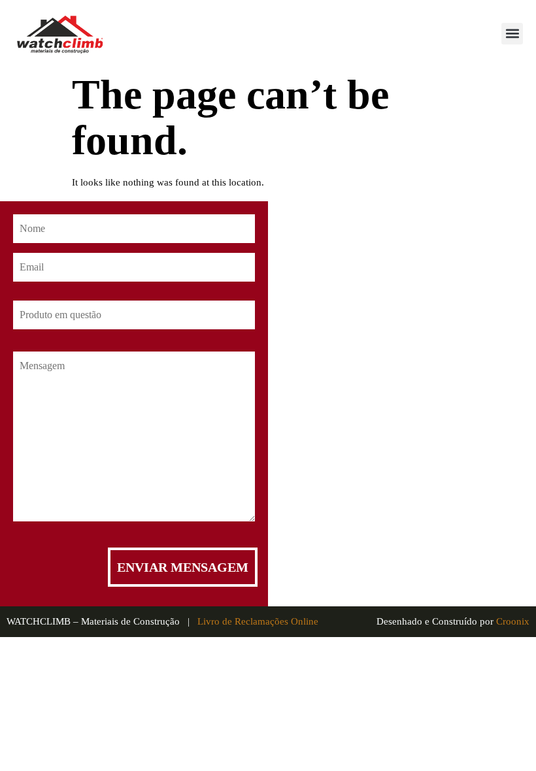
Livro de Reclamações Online (257, 621)
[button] (512, 33)
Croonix (512, 621)
